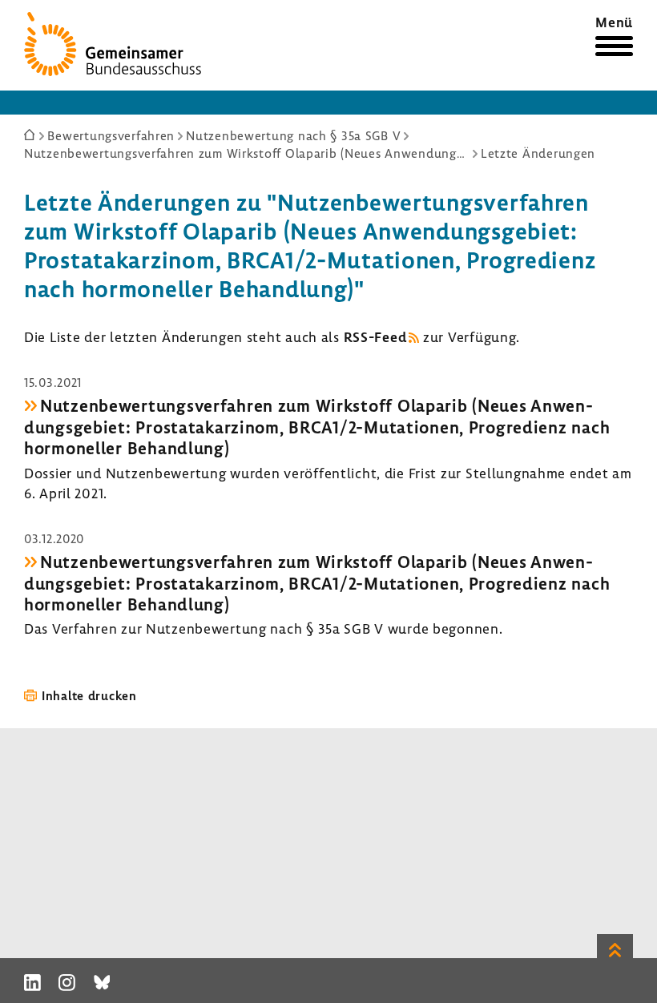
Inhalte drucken (89, 695)
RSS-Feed (375, 336)
